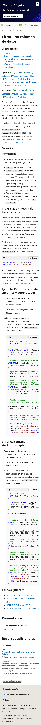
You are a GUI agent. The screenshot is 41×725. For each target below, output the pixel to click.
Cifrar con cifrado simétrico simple (17, 64)
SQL (10, 30)
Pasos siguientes (10, 67)
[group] (22, 388)
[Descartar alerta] (37, 4)
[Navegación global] (2, 25)
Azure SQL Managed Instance (25, 76)
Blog (22, 709)
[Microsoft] (20, 25)
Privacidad (6, 712)
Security (7, 53)
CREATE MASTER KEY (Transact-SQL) (17, 283)
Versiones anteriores (10, 709)
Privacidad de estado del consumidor (16, 715)
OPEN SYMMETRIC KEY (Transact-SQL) (22, 608)
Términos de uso (8, 718)
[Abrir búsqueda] (25, 25)
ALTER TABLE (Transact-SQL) (18, 605)
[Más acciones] (37, 30)
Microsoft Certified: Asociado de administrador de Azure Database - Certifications (20, 665)
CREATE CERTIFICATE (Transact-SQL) (21, 595)
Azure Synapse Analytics (15, 79)
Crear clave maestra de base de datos (18, 56)
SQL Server (19, 30)
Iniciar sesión (34, 25)
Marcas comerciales (24, 718)
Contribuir (32, 709)
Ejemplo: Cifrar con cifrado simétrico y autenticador (18, 60)
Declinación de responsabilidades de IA (17, 705)
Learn (4, 30)
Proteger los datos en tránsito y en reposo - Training (19, 653)
